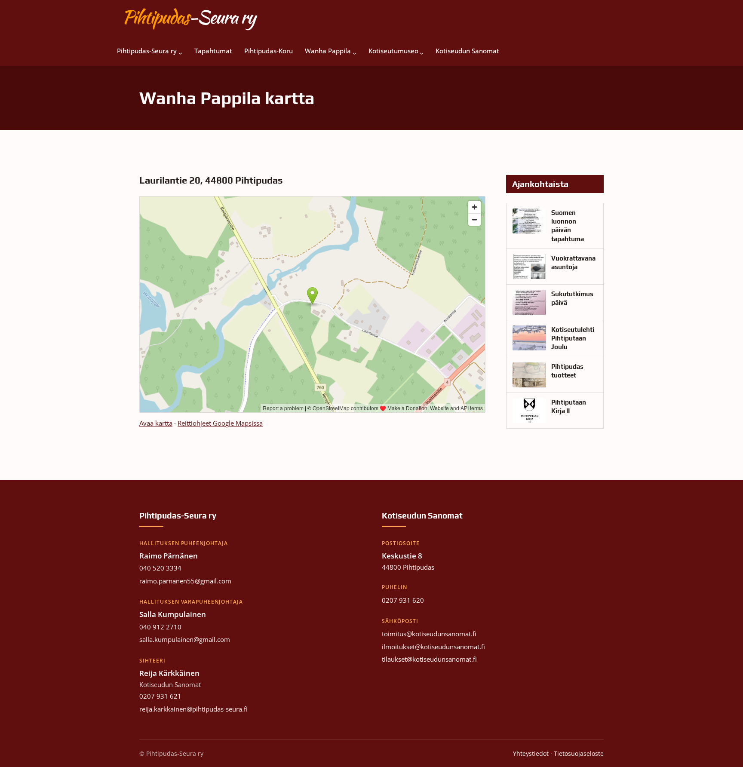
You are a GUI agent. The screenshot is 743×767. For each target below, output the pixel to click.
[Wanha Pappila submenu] (354, 51)
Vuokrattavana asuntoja (573, 262)
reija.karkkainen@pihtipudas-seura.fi (193, 709)
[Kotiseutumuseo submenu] (422, 51)
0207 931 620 (403, 600)
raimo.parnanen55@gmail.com (185, 581)
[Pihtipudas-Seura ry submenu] (180, 51)
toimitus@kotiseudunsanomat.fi (429, 633)
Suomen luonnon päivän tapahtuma (567, 225)
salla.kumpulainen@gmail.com (184, 639)
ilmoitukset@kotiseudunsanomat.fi (433, 646)
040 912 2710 (160, 627)
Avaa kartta (155, 423)
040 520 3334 (160, 568)
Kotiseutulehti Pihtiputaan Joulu (572, 338)
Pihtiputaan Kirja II (568, 406)
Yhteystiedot (531, 753)
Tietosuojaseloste (579, 753)
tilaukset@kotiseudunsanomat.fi (429, 659)
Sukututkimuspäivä (572, 298)
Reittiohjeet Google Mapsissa (220, 423)
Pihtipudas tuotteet (567, 371)
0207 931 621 (160, 696)
